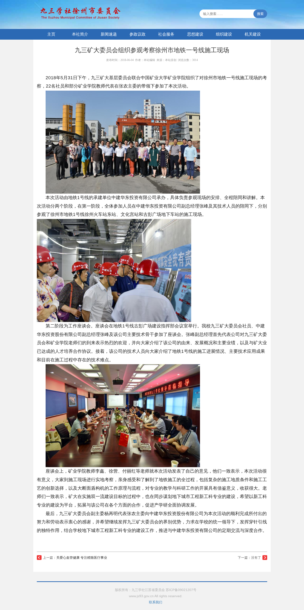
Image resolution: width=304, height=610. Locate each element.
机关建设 (253, 34)
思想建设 (195, 34)
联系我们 (155, 602)
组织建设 (224, 34)
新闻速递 (109, 34)
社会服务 (166, 34)
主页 (51, 34)
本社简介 (80, 34)
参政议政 (137, 34)
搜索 (260, 14)
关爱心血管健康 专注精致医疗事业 (81, 557)
